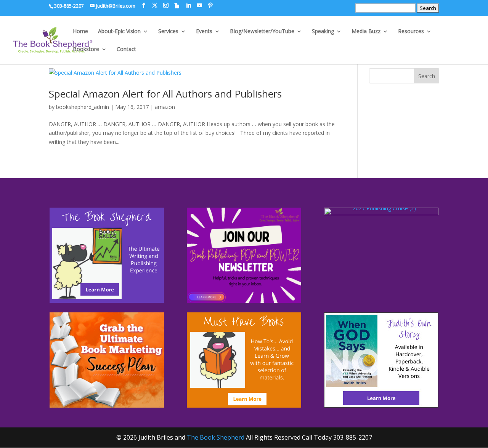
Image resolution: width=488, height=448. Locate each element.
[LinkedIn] (188, 5)
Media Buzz (366, 32)
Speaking (323, 32)
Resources (411, 32)
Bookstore (86, 49)
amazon (165, 106)
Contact (126, 49)
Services (168, 32)
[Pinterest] (210, 5)
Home (80, 32)
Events (204, 32)
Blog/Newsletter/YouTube (262, 32)
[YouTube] (199, 5)
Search (426, 76)
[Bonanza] (177, 5)
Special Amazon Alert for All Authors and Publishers (165, 94)
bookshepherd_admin (82, 106)
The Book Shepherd (215, 437)
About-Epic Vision (119, 32)
